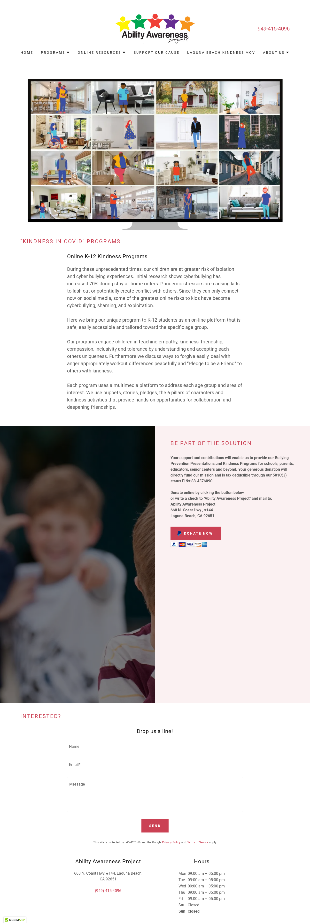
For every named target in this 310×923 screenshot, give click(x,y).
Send (155, 826)
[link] (155, 28)
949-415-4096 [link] (274, 29)
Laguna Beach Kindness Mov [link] (221, 52)
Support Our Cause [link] (156, 52)
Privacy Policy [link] (171, 842)
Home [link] (27, 52)
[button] (55, 52)
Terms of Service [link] (197, 842)
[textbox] (155, 747)
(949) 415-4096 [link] (108, 890)
